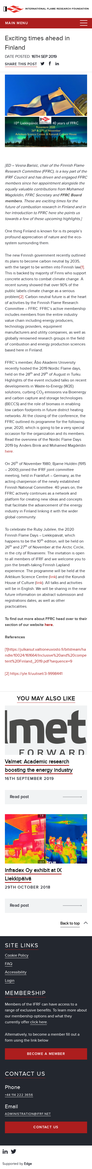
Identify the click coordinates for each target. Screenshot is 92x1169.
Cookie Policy (16, 955)
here (9, 451)
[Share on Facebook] (50, 63)
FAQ (8, 963)
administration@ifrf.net (28, 1114)
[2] (21, 296)
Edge (28, 1164)
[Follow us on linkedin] (5, 1152)
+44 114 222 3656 (19, 1095)
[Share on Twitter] (42, 63)
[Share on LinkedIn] (57, 63)
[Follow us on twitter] (13, 1152)
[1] (82, 267)
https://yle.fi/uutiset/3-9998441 (36, 673)
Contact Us (45, 1127)
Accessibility (15, 972)
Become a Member (46, 1054)
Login (9, 980)
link (53, 576)
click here (38, 1022)
